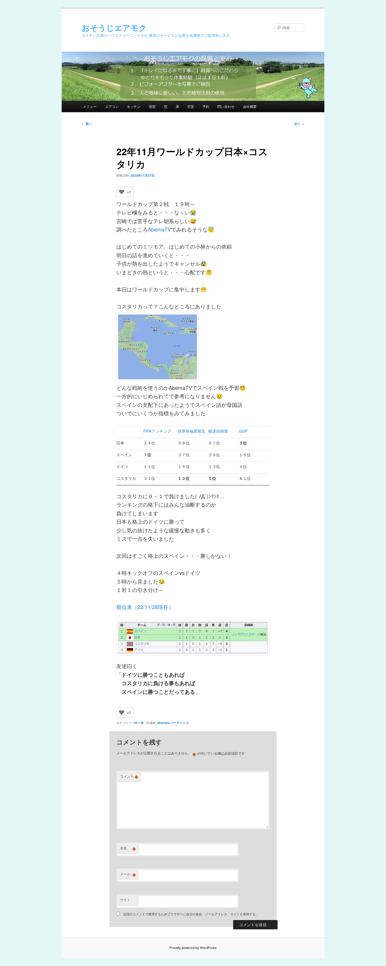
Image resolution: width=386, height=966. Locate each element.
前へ (87, 123)
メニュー (90, 106)
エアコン (112, 106)
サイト (125, 899)
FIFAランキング (157, 431)
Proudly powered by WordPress (193, 947)
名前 (128, 848)
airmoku (163, 722)
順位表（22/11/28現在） (145, 607)
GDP (243, 431)
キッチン (133, 106)
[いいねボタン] (122, 192)
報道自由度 (218, 431)
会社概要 (250, 106)
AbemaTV (159, 229)
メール (128, 874)
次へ (299, 123)
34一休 (139, 722)
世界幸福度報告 (191, 431)
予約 (205, 106)
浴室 (152, 106)
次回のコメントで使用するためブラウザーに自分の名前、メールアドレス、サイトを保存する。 (191, 914)
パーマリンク (179, 722)
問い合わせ (225, 106)
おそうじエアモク (114, 27)
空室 (190, 106)
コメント (129, 776)
